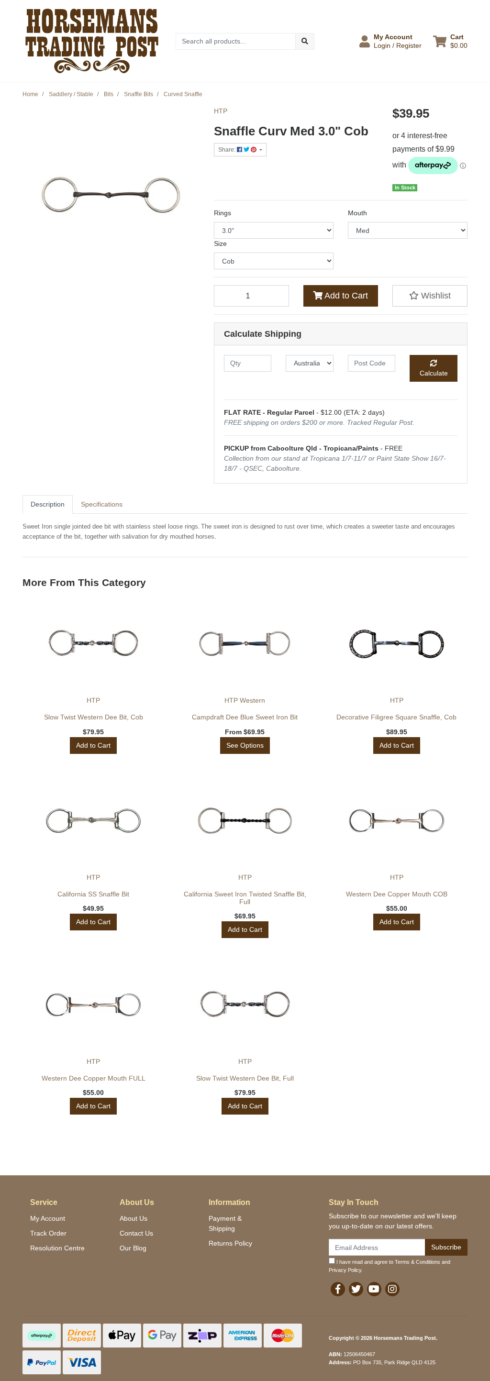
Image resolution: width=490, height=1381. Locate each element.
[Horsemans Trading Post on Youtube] (374, 1289)
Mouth (357, 213)
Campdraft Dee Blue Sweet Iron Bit (245, 717)
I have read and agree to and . (389, 1266)
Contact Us (136, 1233)
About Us (133, 1218)
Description (48, 504)
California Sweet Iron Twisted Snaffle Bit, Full (245, 898)
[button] (390, 41)
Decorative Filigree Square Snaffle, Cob (396, 717)
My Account (47, 1218)
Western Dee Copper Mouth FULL (93, 1078)
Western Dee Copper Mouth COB (396, 894)
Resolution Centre (57, 1248)
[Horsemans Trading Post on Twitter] (356, 1289)
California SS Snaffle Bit (93, 894)
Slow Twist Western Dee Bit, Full (245, 1078)
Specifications (101, 504)
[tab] (47, 504)
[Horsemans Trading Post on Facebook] (338, 1289)
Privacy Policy (345, 1270)
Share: (227, 149)
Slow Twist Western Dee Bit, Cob (93, 717)
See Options (245, 745)
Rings (222, 213)
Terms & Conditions (417, 1262)
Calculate (434, 373)
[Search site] (304, 41)
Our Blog (133, 1248)
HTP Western (244, 700)
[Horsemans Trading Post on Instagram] (392, 1289)
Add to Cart (345, 295)
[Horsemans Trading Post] (91, 40)
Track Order (48, 1233)
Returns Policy (230, 1243)
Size (220, 243)
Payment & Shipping (225, 1223)
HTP (220, 111)
